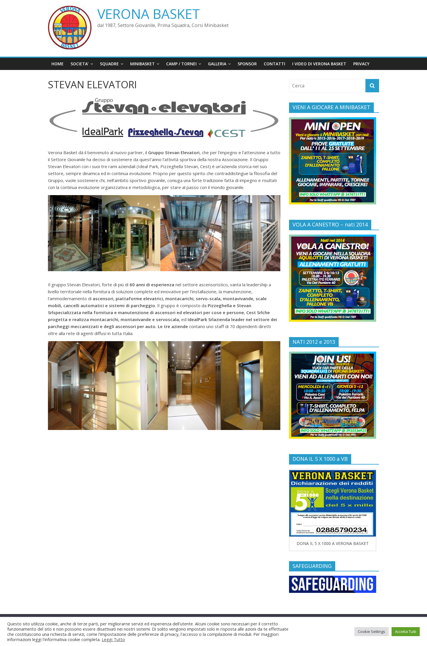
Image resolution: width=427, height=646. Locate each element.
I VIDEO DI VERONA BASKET (319, 63)
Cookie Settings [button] (371, 631)
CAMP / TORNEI (181, 63)
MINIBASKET (142, 63)
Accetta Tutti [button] (405, 631)
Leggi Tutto (113, 639)
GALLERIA (217, 63)
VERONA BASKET (148, 14)
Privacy (361, 63)
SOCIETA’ (80, 63)
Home (57, 63)
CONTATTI (274, 63)
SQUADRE (109, 63)
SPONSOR (247, 63)
